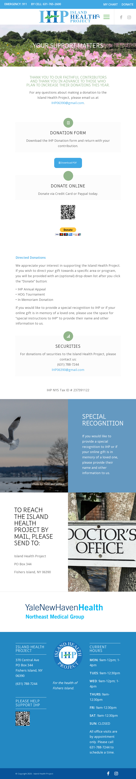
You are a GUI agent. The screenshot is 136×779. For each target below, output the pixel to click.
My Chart (110, 4)
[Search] (96, 17)
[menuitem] (111, 4)
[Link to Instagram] (129, 17)
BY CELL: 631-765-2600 (46, 4)
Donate (127, 4)
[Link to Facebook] (121, 17)
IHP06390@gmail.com (67, 103)
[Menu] (105, 17)
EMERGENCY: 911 (15, 4)
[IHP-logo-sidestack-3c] (68, 17)
